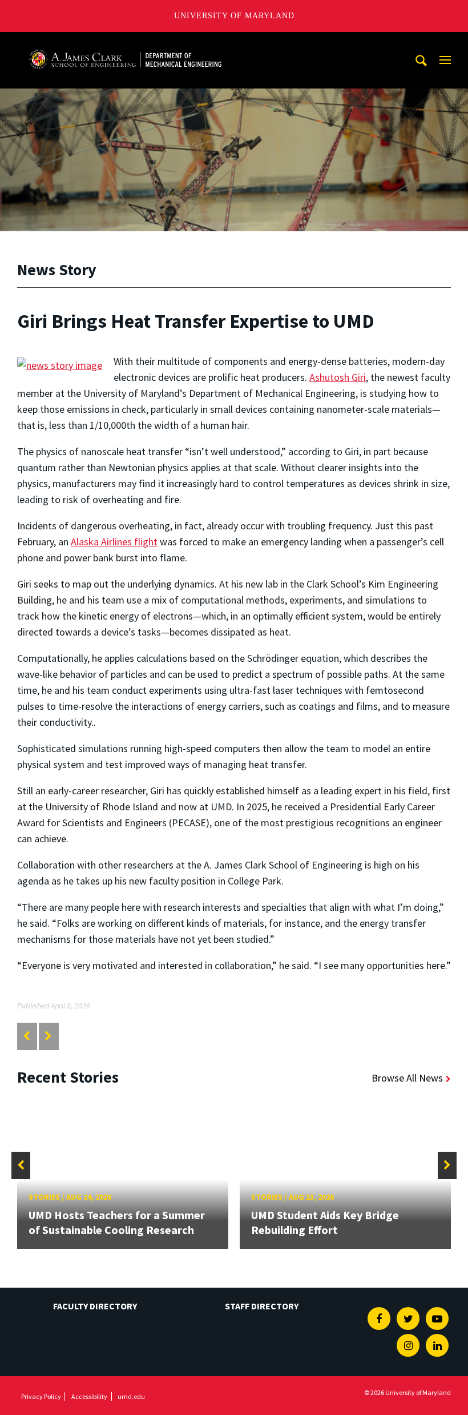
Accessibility (89, 1396)
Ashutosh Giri (337, 377)
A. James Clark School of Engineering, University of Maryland (125, 42)
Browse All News (407, 1077)
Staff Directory (261, 1306)
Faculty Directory (95, 1306)
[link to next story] (48, 1036)
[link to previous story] (26, 1036)
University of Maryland (234, 15)
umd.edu (131, 1396)
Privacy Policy (41, 1396)
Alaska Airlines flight (114, 541)
